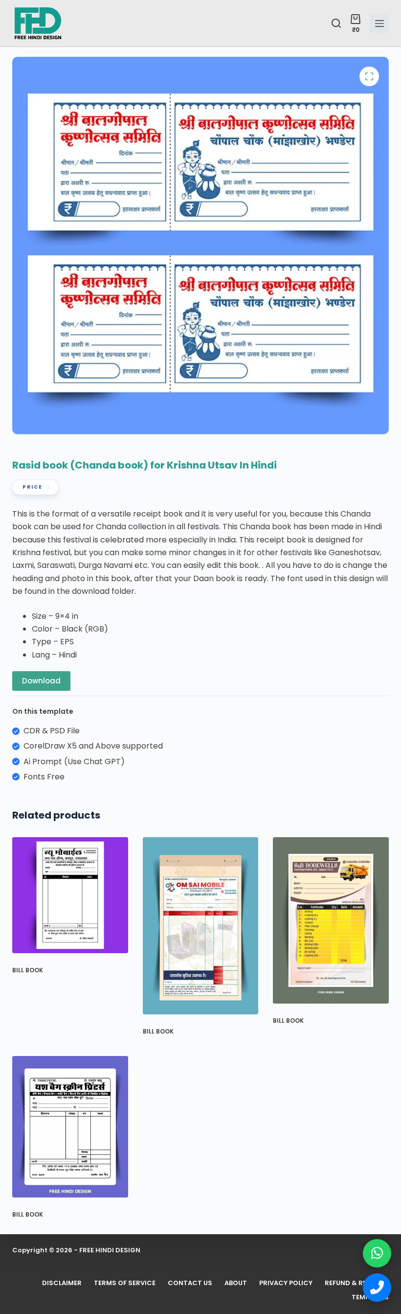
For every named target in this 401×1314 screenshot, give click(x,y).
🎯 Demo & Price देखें (91, 1277)
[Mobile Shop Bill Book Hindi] (70, 895)
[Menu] (379, 23)
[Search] (336, 23)
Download (41, 681)
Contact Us (190, 1283)
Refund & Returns (357, 1283)
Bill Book (27, 970)
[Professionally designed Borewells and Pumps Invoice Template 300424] (331, 920)
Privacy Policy (285, 1283)
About (235, 1283)
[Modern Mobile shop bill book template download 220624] (201, 925)
